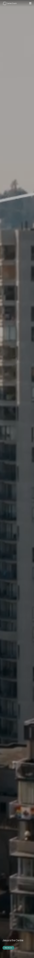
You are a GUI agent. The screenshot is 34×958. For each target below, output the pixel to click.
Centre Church (12, 3)
